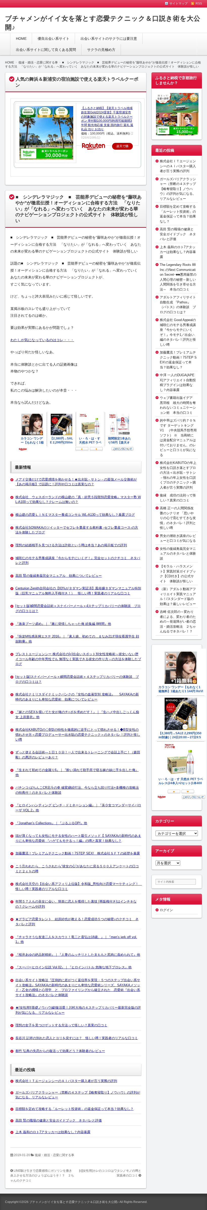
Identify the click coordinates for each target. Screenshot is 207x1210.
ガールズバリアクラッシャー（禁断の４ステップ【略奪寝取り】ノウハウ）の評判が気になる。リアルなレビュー (178, 189)
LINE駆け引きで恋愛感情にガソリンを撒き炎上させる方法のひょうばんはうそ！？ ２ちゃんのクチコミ (42, 1175)
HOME (21, 39)
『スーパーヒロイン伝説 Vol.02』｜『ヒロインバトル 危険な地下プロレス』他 (73, 967)
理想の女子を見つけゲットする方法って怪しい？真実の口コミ (61, 1025)
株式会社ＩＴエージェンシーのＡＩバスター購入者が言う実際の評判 (66, 1081)
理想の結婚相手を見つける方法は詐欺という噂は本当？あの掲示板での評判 (71, 545)
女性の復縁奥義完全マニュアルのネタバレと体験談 (178, 553)
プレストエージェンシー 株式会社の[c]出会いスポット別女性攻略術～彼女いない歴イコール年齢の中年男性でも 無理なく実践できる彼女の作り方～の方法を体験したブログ (78, 659)
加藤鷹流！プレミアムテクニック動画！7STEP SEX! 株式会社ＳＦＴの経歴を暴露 (77, 853)
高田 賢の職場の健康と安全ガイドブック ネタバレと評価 (58, 1120)
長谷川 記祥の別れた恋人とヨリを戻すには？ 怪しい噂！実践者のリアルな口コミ (76, 1038)
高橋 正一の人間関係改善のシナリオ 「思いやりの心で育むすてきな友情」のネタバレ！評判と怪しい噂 (178, 518)
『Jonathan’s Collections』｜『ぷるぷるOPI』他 (51, 823)
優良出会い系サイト (53, 39)
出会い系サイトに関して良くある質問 (46, 50)
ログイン (166, 910)
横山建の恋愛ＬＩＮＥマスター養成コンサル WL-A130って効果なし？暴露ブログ (75, 515)
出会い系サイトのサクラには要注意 (109, 39)
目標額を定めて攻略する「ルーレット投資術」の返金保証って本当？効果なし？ (74, 1109)
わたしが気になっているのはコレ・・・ (42, 340)
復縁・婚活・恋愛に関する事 (54, 1155)
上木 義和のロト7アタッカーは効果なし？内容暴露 (52, 1132)
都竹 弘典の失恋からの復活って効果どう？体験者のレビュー (60, 1051)
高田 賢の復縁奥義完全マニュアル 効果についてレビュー (58, 576)
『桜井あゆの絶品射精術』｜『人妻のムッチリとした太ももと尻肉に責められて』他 (77, 955)
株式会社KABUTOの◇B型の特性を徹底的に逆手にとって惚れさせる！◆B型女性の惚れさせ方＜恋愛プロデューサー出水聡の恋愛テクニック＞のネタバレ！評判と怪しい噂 (77, 734)
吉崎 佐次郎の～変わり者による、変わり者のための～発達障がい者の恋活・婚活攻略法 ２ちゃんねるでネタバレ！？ (178, 621)
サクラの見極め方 (101, 50)
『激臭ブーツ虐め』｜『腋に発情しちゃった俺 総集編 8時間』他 (63, 624)
